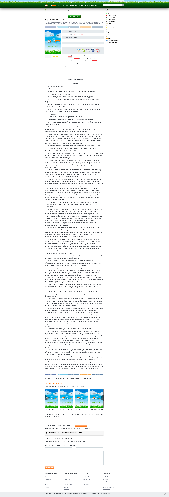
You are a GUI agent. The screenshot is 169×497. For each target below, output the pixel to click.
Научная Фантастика (78, 40)
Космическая (67, 481)
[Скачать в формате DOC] (93, 52)
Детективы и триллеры (71, 5)
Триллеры (47, 485)
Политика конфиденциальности (109, 487)
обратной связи (84, 495)
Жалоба (70, 56)
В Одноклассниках (86, 27)
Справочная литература (113, 34)
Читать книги (61, 5)
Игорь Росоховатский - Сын (81, 409)
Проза (109, 23)
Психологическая (68, 484)
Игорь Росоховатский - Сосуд (97, 409)
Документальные (111, 21)
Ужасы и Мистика (68, 485)
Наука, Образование (112, 19)
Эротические (86, 484)
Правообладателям (107, 485)
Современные (86, 482)
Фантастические (86, 479)
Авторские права (74, 16)
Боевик (46, 476)
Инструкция (94, 60)
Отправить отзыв (49, 467)
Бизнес (109, 30)
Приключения (111, 25)
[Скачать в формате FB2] (78, 52)
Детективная (67, 479)
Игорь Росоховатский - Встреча (66, 409)
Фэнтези (66, 487)
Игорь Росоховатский (78, 34)
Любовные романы (84, 5)
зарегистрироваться (60, 433)
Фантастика (94, 5)
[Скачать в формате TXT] (88, 52)
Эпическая (66, 489)
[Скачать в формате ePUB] (83, 52)
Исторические (48, 481)
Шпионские (47, 487)
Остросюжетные (87, 481)
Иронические (48, 479)
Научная (66, 482)
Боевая (65, 476)
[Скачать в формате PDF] (97, 52)
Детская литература (112, 27)
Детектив (47, 477)
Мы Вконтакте (97, 27)
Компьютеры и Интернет (113, 40)
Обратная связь (106, 489)
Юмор (109, 38)
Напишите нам (76, 58)
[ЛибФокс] (50, 5)
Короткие (85, 477)
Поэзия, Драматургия (112, 42)
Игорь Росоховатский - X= (51, 409)
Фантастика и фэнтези (112, 13)
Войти (113, 1)
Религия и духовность (112, 32)
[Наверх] (165, 494)
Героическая (67, 477)
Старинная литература (112, 36)
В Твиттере (61, 27)
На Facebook (50, 27)
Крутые (46, 484)
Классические (48, 482)
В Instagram (73, 27)
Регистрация (120, 1)
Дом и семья (110, 29)
